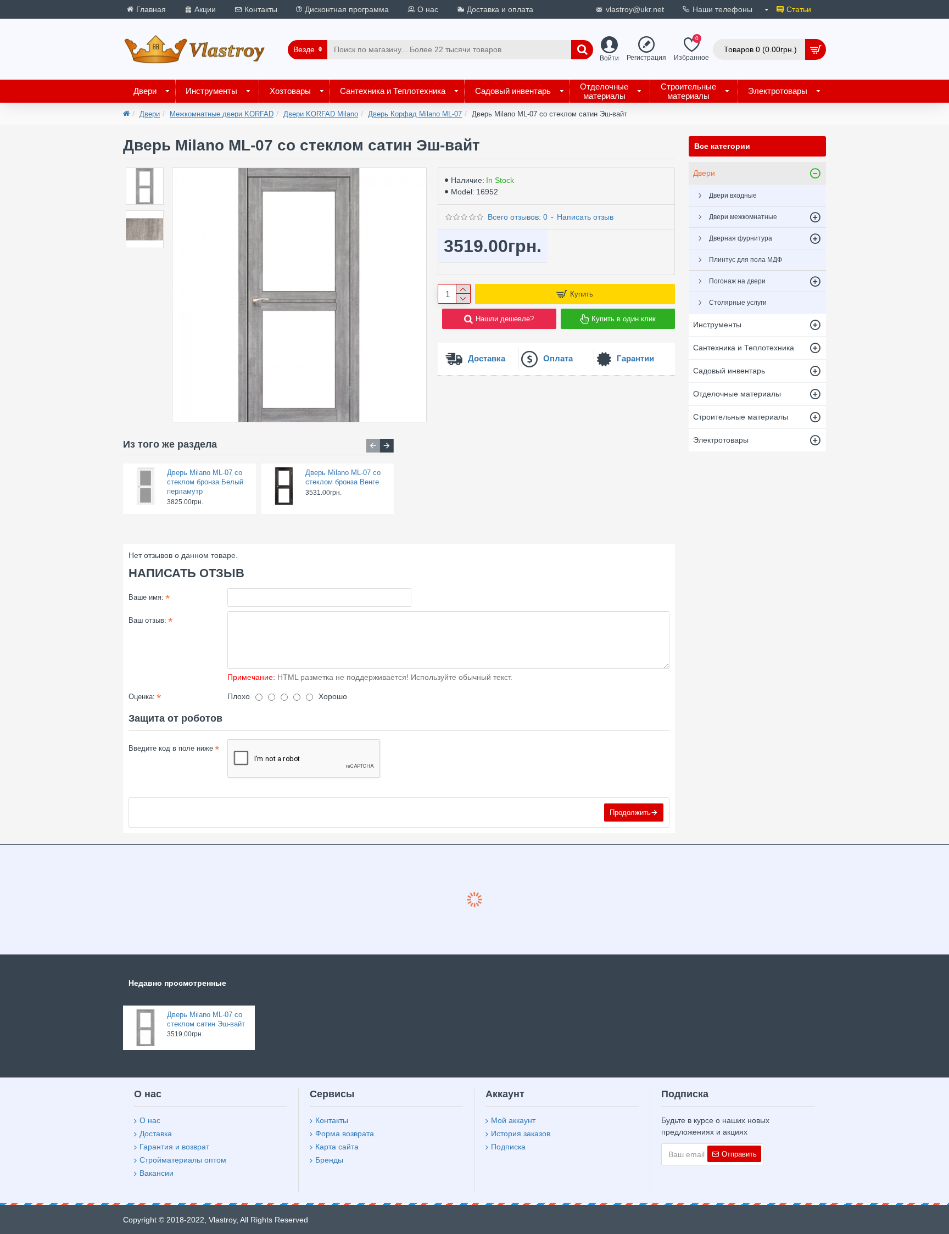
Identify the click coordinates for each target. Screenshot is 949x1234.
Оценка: (142, 697)
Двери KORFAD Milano (320, 114)
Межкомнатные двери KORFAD (221, 114)
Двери (149, 114)
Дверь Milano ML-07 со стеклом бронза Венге (343, 477)
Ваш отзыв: (147, 620)
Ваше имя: (146, 597)
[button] (373, 446)
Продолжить (630, 812)
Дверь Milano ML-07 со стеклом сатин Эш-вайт (206, 1019)
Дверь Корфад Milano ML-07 (415, 114)
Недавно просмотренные (177, 983)
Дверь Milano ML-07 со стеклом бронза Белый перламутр (205, 481)
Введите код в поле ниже (171, 748)
